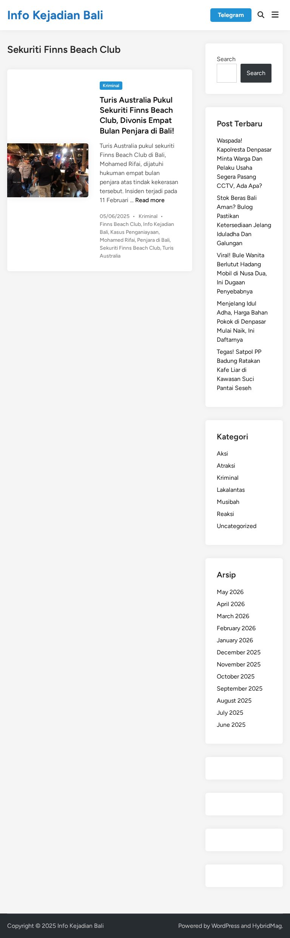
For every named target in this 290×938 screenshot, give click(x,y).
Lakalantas (231, 489)
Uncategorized (236, 526)
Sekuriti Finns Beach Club (130, 248)
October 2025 (236, 676)
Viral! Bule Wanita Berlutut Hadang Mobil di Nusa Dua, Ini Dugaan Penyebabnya (242, 273)
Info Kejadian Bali (55, 15)
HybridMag (267, 925)
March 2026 (233, 616)
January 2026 (235, 640)
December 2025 (239, 652)
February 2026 (236, 628)
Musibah (228, 501)
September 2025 (239, 688)
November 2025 (239, 664)
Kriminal (111, 85)
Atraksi (226, 465)
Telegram (231, 14)
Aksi (222, 453)
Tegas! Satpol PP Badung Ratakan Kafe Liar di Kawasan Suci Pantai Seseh (239, 369)
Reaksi (225, 513)
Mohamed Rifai (117, 240)
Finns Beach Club (120, 224)
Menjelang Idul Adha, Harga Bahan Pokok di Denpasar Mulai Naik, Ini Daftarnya (242, 321)
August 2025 (234, 700)
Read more (150, 200)
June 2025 (231, 724)
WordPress (225, 925)
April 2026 (231, 604)
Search (226, 59)
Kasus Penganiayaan (134, 232)
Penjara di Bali (153, 240)
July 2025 (230, 712)
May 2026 (230, 592)
